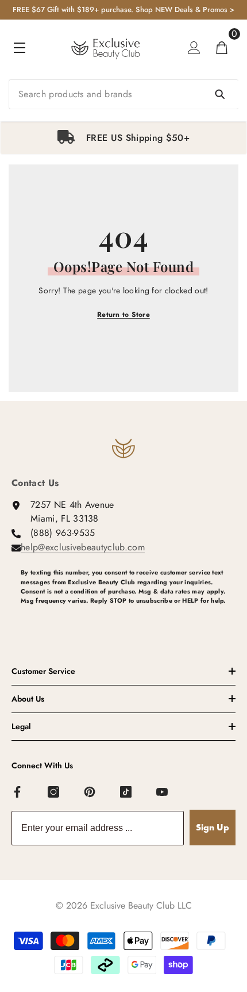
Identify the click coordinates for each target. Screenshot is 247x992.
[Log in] (194, 48)
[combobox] (123, 94)
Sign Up (212, 827)
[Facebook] (18, 792)
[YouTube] (162, 792)
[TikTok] (126, 792)
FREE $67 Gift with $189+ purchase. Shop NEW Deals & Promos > (123, 9)
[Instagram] (54, 792)
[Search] (123, 94)
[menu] (19, 47)
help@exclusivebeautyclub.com (83, 547)
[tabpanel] (123, 138)
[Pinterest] (90, 792)
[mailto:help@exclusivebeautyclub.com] (128, 619)
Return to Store (123, 314)
